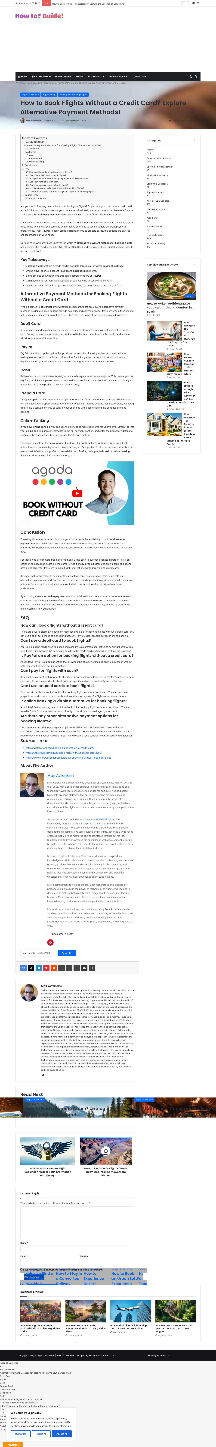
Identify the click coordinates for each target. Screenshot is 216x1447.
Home (24, 76)
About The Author (38, 198)
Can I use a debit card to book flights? (48, 175)
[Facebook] (23, 968)
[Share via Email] (84, 968)
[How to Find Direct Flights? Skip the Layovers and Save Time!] (130, 1311)
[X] (31, 968)
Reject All (41, 1433)
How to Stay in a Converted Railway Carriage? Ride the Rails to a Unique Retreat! (75, 1112)
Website (84, 1256)
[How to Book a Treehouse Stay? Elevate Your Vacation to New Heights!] (175, 1311)
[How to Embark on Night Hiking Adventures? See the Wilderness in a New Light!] (164, 391)
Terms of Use (63, 76)
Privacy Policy (118, 76)
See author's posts (62, 933)
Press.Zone (83, 819)
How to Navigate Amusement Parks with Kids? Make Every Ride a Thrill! (40, 1328)
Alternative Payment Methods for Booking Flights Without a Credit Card (63, 145)
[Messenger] (69, 968)
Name (24, 1243)
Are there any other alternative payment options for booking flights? (62, 191)
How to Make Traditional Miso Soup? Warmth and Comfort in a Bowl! (170, 307)
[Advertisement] (108, 48)
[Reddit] (54, 968)
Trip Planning (49, 94)
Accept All (61, 1433)
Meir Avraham (32, 121)
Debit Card (34, 148)
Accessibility (95, 76)
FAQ (27, 168)
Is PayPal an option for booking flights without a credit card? (59, 178)
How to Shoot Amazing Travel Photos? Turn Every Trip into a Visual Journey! (90, 4)
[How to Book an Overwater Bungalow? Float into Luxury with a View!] (85, 1311)
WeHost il (164, 1355)
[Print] (92, 968)
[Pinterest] (46, 968)
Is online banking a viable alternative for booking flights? (57, 188)
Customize (20, 1433)
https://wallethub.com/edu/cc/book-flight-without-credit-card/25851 (64, 752)
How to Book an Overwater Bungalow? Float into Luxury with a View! (85, 1328)
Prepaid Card (35, 158)
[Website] (43, 1075)
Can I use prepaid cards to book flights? (49, 185)
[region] (41, 1424)
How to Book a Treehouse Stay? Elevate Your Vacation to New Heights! (173, 1328)
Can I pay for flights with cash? (44, 182)
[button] (0, 1366)
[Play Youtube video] (77, 493)
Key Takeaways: (37, 142)
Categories (41, 76)
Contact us (139, 76)
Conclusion (31, 165)
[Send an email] (40, 121)
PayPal (32, 152)
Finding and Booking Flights (73, 94)
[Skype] (61, 968)
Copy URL (67, 953)
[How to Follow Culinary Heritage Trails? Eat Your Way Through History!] (164, 362)
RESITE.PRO (102, 819)
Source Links (32, 195)
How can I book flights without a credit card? (50, 172)
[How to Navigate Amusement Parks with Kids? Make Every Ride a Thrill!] (40, 1311)
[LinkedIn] (39, 968)
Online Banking (36, 162)
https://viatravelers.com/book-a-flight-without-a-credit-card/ (60, 747)
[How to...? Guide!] (39, 15)
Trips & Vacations (34, 83)
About (79, 76)
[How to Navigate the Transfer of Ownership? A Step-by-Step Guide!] (164, 331)
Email (24, 1256)
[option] (77, 1107)
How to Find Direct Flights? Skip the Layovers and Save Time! (128, 1327)
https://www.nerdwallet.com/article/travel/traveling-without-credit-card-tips (68, 757)
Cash (31, 155)
